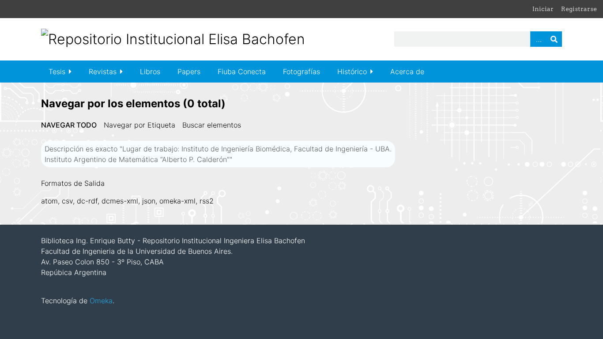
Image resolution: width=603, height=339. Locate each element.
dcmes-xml (120, 200)
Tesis (57, 71)
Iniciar (543, 8)
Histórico (352, 71)
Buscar (554, 39)
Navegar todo (69, 125)
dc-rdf (87, 200)
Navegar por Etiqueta (139, 125)
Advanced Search (538, 39)
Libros (150, 71)
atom (49, 200)
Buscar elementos (211, 125)
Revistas (103, 71)
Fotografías (301, 71)
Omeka (101, 300)
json (148, 200)
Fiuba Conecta (242, 71)
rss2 (207, 200)
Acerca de (407, 71)
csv (67, 200)
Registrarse (579, 8)
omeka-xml (177, 200)
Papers (188, 71)
